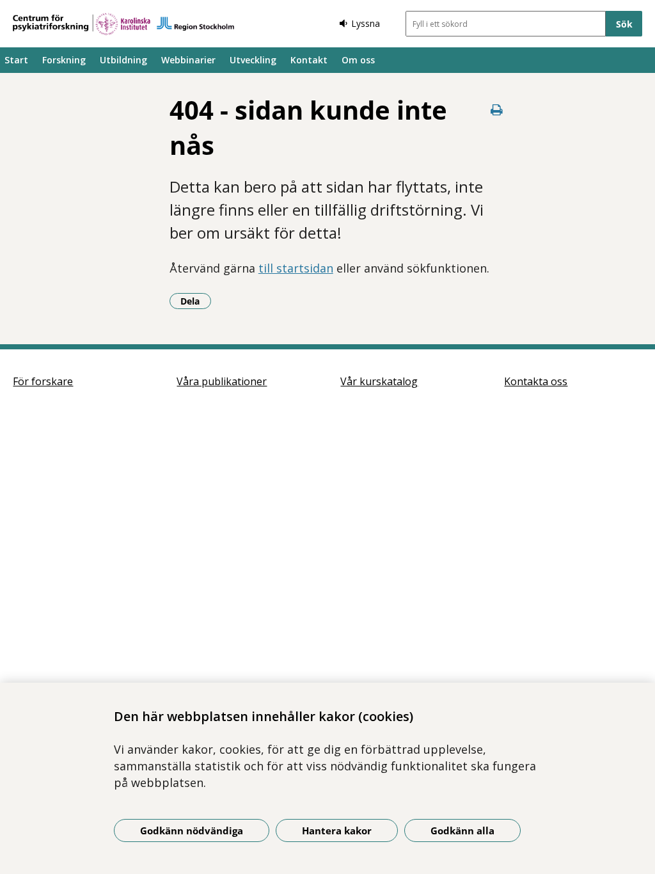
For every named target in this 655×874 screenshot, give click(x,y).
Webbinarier (188, 60)
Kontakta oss (535, 381)
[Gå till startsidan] (123, 24)
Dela (195, 300)
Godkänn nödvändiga (191, 830)
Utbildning (123, 60)
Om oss (358, 60)
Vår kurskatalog (379, 381)
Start (16, 60)
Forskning (64, 60)
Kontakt (309, 60)
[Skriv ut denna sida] (496, 109)
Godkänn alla (462, 830)
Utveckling (253, 60)
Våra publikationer (222, 381)
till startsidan (295, 268)
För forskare (43, 381)
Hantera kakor (337, 830)
